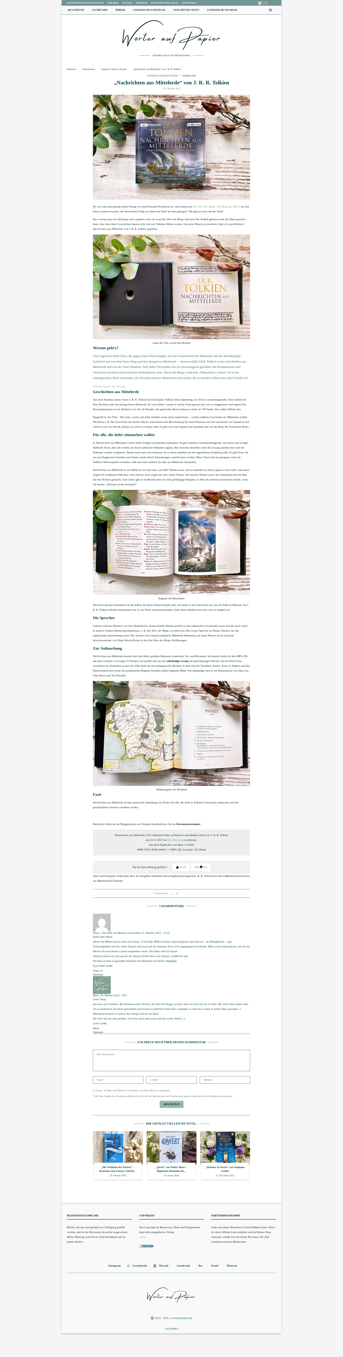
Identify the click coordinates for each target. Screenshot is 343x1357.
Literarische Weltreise (222, 10)
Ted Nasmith (116, 880)
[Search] (276, 10)
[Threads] (265, 3)
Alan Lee (98, 876)
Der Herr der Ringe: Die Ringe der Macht (216, 206)
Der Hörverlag (176, 840)
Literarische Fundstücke (149, 10)
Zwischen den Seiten (186, 10)
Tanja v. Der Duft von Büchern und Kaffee (117, 932)
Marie (96, 995)
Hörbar (120, 10)
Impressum (142, 3)
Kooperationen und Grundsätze (85, 3)
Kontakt (127, 3)
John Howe (218, 876)
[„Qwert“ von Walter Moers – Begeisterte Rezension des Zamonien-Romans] (171, 1147)
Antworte (98, 974)
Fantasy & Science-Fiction (114, 69)
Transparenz (189, 3)
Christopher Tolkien (114, 876)
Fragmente (189, 876)
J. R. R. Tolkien (203, 876)
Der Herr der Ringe (136, 876)
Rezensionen (89, 69)
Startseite (71, 69)
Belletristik (76, 10)
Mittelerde (230, 876)
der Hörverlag (167, 876)
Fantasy (179, 876)
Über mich (113, 3)
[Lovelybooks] (259, 3)
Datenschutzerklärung (165, 3)
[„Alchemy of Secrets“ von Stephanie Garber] (225, 1147)
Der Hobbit (153, 876)
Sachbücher (100, 10)
